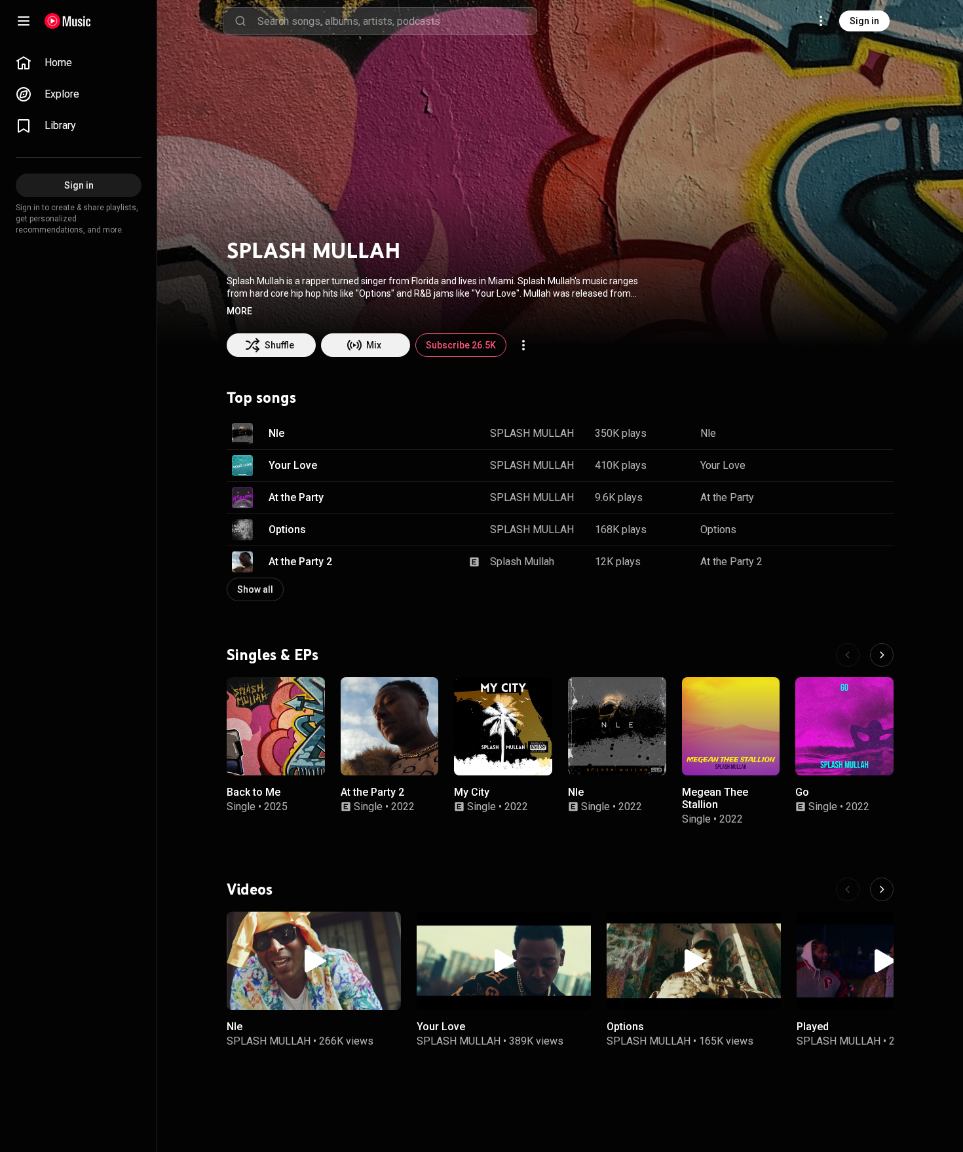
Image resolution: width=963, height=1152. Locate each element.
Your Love (293, 465)
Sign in (864, 21)
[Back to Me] (276, 726)
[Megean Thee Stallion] (731, 726)
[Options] (694, 961)
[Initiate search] (240, 20)
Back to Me (253, 791)
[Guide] (23, 21)
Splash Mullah (522, 561)
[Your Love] (504, 961)
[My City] (503, 726)
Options (287, 529)
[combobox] (397, 21)
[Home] (68, 21)
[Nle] (617, 726)
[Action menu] (523, 345)
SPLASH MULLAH (532, 433)
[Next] (882, 655)
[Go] (844, 726)
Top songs (261, 397)
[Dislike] (842, 433)
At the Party (296, 497)
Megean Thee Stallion (715, 797)
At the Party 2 (300, 561)
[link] (78, 63)
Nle (276, 433)
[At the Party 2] (390, 726)
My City (471, 791)
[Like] (817, 433)
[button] (239, 311)
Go (802, 791)
